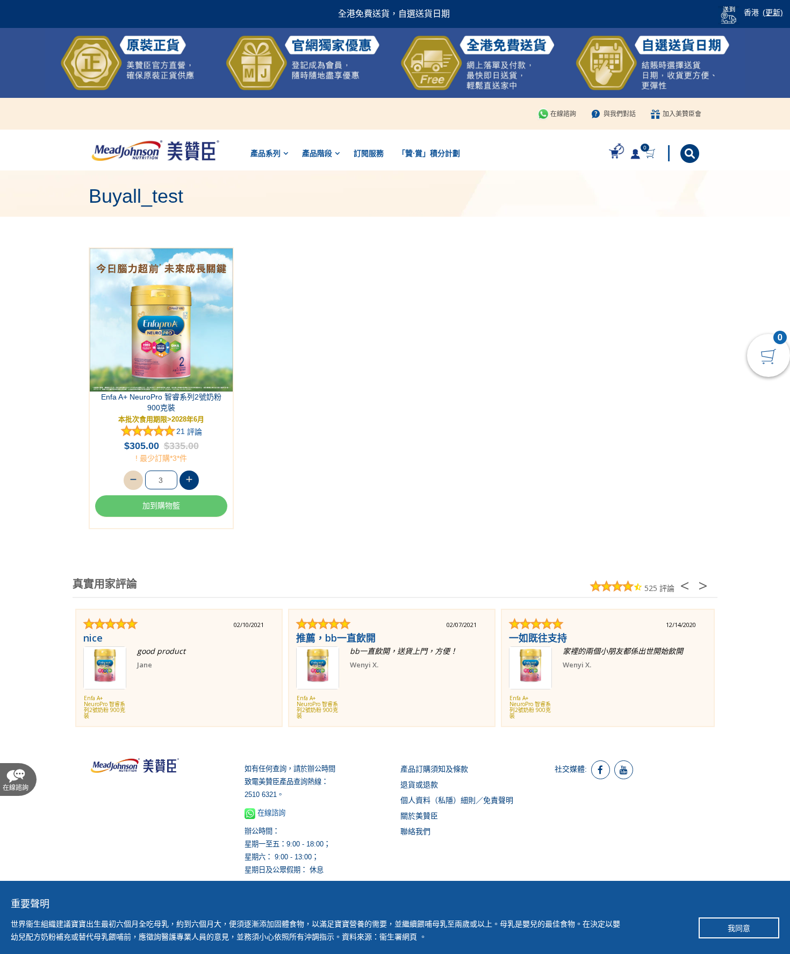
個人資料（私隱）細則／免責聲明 (456, 800)
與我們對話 (620, 114)
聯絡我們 (415, 831)
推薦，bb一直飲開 (336, 637)
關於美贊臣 (419, 815)
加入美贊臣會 (682, 114)
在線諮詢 (563, 114)
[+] (189, 480)
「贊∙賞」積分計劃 (429, 153)
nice (93, 637)
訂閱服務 (369, 153)
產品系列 (265, 153)
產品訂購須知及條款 (434, 769)
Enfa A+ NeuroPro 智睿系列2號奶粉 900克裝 (161, 402)
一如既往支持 (538, 637)
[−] (133, 480)
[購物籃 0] (651, 153)
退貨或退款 (419, 784)
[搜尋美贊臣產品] (690, 153)
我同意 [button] (739, 928)
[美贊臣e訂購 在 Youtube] (623, 769)
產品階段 (317, 153)
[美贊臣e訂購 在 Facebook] (600, 769)
